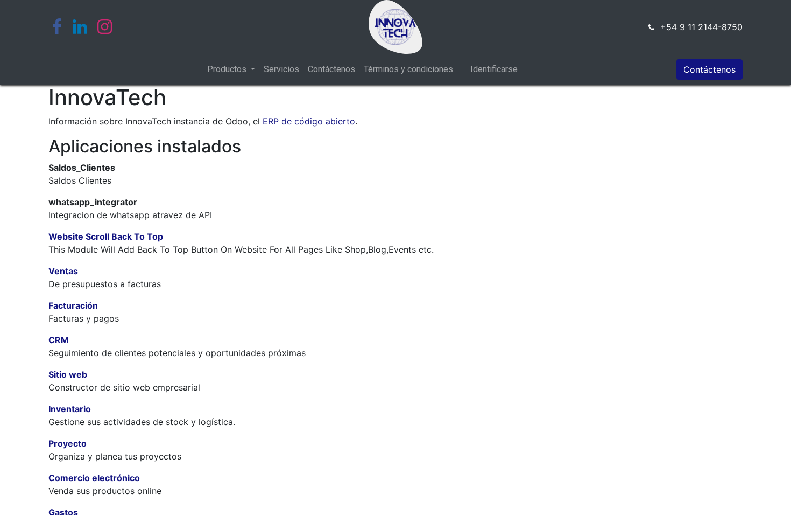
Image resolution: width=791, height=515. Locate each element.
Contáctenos (709, 69)
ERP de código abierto (309, 121)
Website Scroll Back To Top (105, 236)
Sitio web (67, 374)
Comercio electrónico (94, 477)
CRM (58, 340)
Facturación (73, 305)
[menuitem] (281, 69)
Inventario (69, 408)
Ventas (63, 271)
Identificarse (494, 69)
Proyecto (67, 443)
